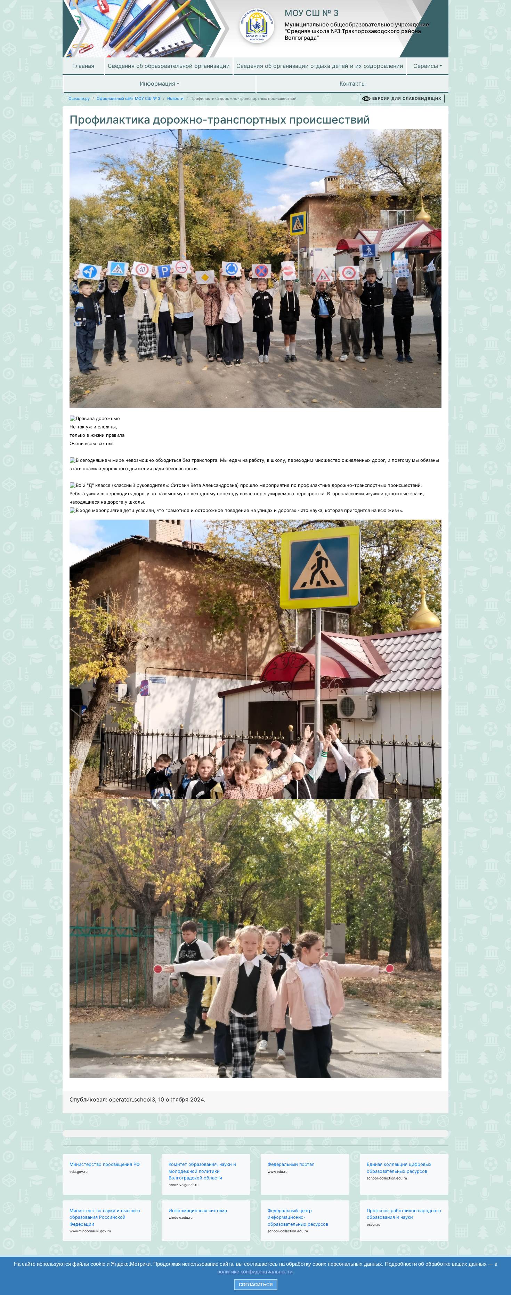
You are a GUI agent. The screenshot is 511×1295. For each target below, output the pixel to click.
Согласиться (256, 1284)
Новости (175, 98)
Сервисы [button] (425, 65)
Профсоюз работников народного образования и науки (404, 1214)
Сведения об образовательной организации (169, 65)
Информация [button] (157, 83)
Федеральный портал (291, 1164)
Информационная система (198, 1210)
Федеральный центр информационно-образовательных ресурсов (298, 1217)
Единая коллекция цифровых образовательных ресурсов (399, 1168)
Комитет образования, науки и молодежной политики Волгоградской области (202, 1171)
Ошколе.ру (79, 98)
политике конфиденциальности (254, 1271)
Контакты (353, 83)
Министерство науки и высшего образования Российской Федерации (105, 1217)
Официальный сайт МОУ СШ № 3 (128, 98)
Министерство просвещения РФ (105, 1164)
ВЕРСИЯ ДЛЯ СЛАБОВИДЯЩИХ (406, 98)
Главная (83, 65)
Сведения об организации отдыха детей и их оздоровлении (319, 65)
